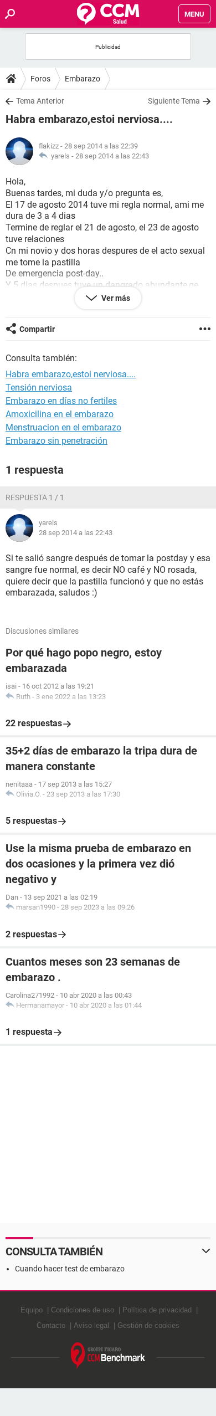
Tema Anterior (40, 100)
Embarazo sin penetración (56, 440)
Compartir (37, 329)
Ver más (115, 298)
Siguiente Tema (174, 100)
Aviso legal (91, 1325)
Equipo (31, 1310)
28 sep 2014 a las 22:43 (112, 156)
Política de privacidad (157, 1310)
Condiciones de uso (82, 1310)
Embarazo (82, 78)
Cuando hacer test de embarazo (70, 1268)
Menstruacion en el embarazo (63, 427)
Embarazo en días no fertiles (61, 401)
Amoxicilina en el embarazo (60, 414)
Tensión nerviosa (39, 387)
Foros (40, 78)
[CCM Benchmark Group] (108, 1355)
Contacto (51, 1325)
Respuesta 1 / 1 (35, 497)
